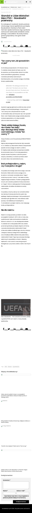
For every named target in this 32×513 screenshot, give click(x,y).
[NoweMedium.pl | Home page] (11, 2)
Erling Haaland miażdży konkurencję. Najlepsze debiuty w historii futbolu (15, 421)
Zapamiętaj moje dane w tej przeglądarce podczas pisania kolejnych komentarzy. (16, 497)
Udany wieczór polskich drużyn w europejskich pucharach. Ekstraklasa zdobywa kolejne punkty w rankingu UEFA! (14, 395)
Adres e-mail (21, 491)
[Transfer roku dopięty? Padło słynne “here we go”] (16, 435)
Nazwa (5, 491)
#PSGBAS (11, 95)
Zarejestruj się (26, 2)
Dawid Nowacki (8, 41)
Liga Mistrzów (16, 366)
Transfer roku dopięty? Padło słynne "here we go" (14, 446)
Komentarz (6, 480)
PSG (6, 366)
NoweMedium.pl (5, 7)
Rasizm (10, 366)
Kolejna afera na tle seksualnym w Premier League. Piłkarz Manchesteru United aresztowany (14, 470)
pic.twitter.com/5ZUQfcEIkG (14, 97)
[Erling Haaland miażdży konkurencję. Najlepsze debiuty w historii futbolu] (16, 410)
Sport (19, 7)
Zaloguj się (30, 2)
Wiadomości (13, 7)
